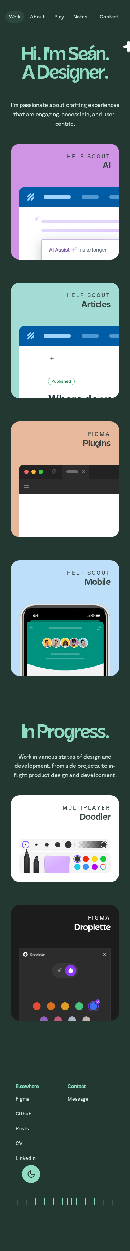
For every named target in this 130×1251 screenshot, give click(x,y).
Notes (80, 17)
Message (78, 1099)
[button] (13, 1194)
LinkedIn (26, 1158)
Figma (22, 1099)
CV (19, 1143)
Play (59, 17)
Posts (22, 1128)
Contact (109, 17)
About (37, 17)
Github (24, 1114)
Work (15, 17)
